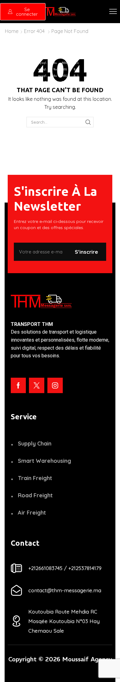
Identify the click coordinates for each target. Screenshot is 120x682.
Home (11, 31)
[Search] (88, 122)
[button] (113, 11)
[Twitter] (36, 385)
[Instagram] (55, 385)
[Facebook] (18, 385)
